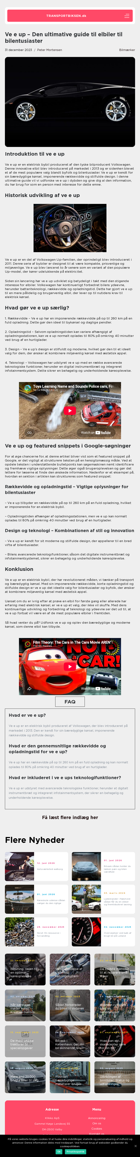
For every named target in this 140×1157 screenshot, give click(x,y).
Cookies (97, 1128)
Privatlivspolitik (75, 1151)
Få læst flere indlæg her (70, 817)
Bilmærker (127, 50)
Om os (96, 1123)
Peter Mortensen (49, 50)
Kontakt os (96, 1134)
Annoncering (96, 1118)
